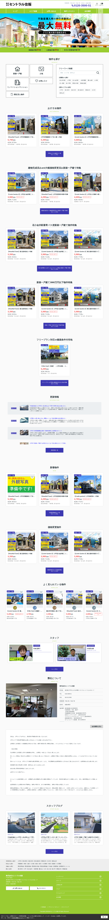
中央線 (50, 866)
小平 (25, 869)
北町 (28, 863)
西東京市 (87, 90)
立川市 (93, 90)
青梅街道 (64, 869)
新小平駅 (68, 83)
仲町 (25, 863)
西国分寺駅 (75, 83)
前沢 (40, 863)
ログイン (97, 5)
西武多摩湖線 (44, 866)
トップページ (59, 876)
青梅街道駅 (83, 83)
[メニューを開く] (100, 11)
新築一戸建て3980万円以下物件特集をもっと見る (54, 325)
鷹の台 (41, 869)
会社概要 (88, 11)
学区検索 (23, 72)
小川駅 (96, 80)
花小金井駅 (75, 80)
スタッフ (58, 880)
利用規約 (44, 907)
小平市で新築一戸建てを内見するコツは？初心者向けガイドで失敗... (48, 443)
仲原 (49, 863)
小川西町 (58, 863)
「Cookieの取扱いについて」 (17, 917)
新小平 (53, 869)
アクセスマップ (60, 893)
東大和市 (67, 90)
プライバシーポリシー (54, 907)
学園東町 (20, 863)
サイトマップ (65, 907)
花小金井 (29, 869)
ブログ (58, 889)
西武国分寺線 (36, 866)
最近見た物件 (19, 94)
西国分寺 (59, 869)
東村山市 (62, 93)
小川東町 (45, 863)
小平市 (61, 90)
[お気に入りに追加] (32, 117)
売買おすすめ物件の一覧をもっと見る (54, 154)
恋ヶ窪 (49, 869)
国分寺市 (73, 90)
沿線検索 (23, 68)
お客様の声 (59, 884)
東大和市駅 (62, 80)
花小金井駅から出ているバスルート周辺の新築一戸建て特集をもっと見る (54, 268)
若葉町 (54, 863)
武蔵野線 (55, 866)
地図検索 (12, 72)
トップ (15, 11)
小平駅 (69, 80)
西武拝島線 (21, 866)
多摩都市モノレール (64, 866)
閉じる (104, 917)
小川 (45, 869)
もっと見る (54, 669)
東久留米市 (81, 90)
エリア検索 (33, 11)
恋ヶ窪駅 (62, 83)
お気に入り (43, 81)
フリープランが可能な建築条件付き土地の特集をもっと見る (54, 383)
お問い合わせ (51, 11)
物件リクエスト (69, 11)
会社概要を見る (96, 726)
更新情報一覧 (54, 450)
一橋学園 (35, 869)
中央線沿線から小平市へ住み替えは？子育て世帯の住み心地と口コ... (48, 406)
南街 (36, 863)
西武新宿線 (28, 866)
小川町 (33, 863)
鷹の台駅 (90, 80)
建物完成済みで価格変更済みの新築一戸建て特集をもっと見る (54, 211)
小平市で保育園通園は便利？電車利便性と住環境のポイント (46, 430)
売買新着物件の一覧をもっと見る (54, 513)
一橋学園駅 (83, 80)
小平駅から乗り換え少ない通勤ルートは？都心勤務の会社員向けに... (48, 418)
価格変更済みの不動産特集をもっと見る (54, 570)
